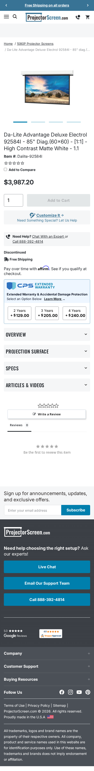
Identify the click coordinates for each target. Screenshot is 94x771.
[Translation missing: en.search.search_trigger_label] (15, 17)
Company (13, 653)
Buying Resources (21, 679)
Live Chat (47, 566)
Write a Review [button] (49, 414)
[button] (6, 16)
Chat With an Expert (48, 236)
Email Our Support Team (47, 583)
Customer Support (21, 666)
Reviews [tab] (16, 425)
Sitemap (59, 705)
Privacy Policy (39, 705)
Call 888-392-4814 (28, 241)
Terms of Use (14, 705)
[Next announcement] (87, 5)
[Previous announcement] (6, 5)
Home (8, 44)
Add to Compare (21, 170)
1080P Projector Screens (35, 44)
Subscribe (76, 510)
